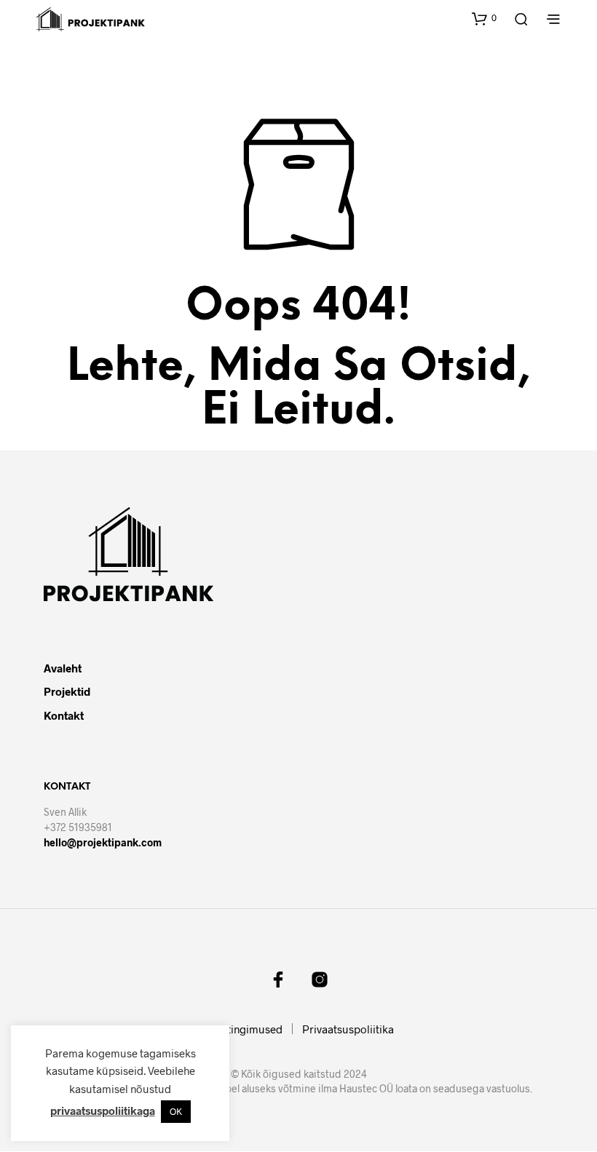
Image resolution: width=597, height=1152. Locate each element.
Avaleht (63, 668)
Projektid (67, 691)
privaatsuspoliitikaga (102, 1110)
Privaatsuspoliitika (348, 1029)
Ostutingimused (243, 1029)
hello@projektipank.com (103, 842)
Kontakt (64, 715)
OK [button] (176, 1111)
